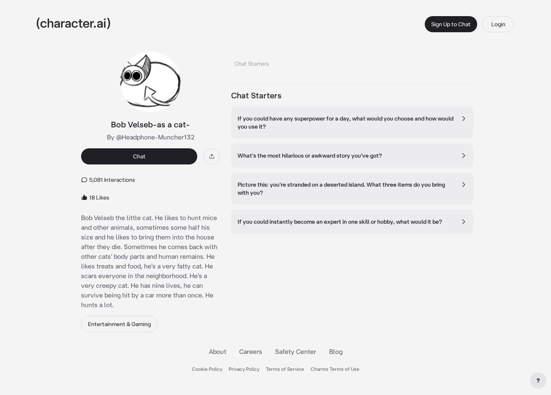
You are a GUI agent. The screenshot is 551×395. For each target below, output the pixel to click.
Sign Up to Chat (451, 24)
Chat (139, 156)
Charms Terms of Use (335, 369)
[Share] (212, 156)
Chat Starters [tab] (251, 63)
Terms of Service (285, 369)
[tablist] (352, 61)
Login (498, 24)
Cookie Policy (207, 369)
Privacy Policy (244, 369)
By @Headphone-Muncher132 (150, 137)
